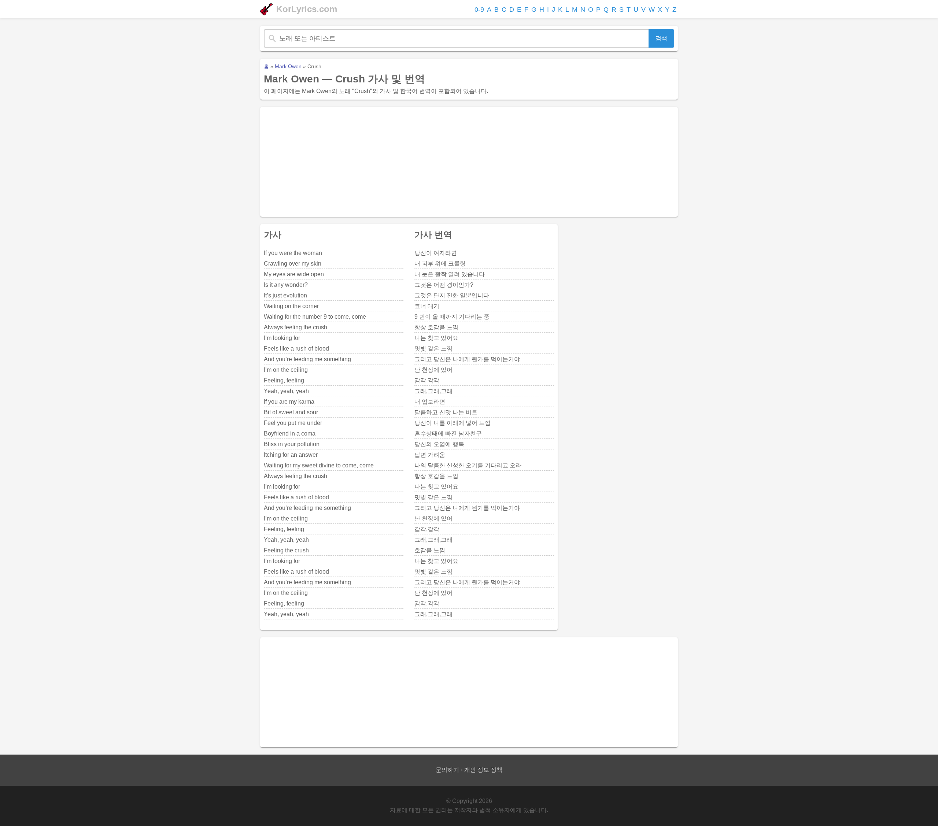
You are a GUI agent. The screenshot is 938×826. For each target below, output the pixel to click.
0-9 (479, 9)
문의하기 (447, 770)
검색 (661, 38)
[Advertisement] (469, 162)
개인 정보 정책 (483, 770)
